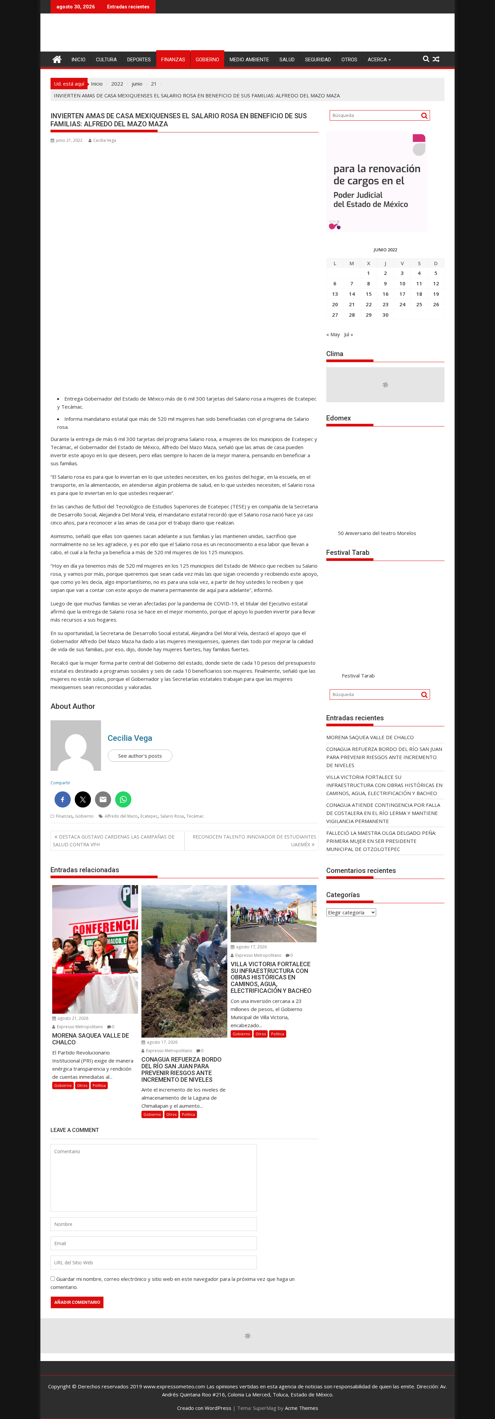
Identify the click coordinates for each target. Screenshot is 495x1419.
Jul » (348, 334)
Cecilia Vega (104, 140)
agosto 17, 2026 (161, 1042)
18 (419, 293)
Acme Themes (301, 1408)
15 (369, 293)
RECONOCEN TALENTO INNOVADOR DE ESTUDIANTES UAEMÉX (254, 840)
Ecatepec (149, 816)
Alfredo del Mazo (121, 816)
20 (335, 304)
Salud (287, 60)
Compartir (60, 783)
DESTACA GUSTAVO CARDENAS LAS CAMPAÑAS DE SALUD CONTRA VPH (113, 840)
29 (369, 314)
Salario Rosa (172, 816)
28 (352, 314)
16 (386, 293)
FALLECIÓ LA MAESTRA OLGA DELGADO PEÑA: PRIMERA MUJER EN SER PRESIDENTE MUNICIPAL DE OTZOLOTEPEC (381, 840)
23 (386, 304)
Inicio (78, 60)
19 (436, 293)
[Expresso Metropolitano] (57, 58)
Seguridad (318, 60)
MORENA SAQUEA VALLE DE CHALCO (370, 737)
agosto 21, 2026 (72, 1018)
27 (335, 314)
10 (402, 283)
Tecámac (195, 816)
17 (402, 293)
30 (386, 314)
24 (402, 304)
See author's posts (140, 755)
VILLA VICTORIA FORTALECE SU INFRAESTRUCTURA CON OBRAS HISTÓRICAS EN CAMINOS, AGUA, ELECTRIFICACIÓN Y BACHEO (384, 785)
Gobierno (207, 60)
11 (419, 283)
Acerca (377, 60)
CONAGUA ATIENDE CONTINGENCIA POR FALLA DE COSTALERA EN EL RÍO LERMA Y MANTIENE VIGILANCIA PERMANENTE (383, 812)
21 (352, 304)
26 (436, 304)
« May (333, 334)
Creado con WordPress (204, 1408)
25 (419, 304)
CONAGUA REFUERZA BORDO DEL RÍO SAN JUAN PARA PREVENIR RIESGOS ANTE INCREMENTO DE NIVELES (384, 757)
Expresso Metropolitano (79, 1027)
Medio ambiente (249, 60)
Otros (349, 60)
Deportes (139, 60)
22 (369, 304)
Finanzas (173, 60)
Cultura (106, 60)
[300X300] (376, 229)
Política (99, 1085)
